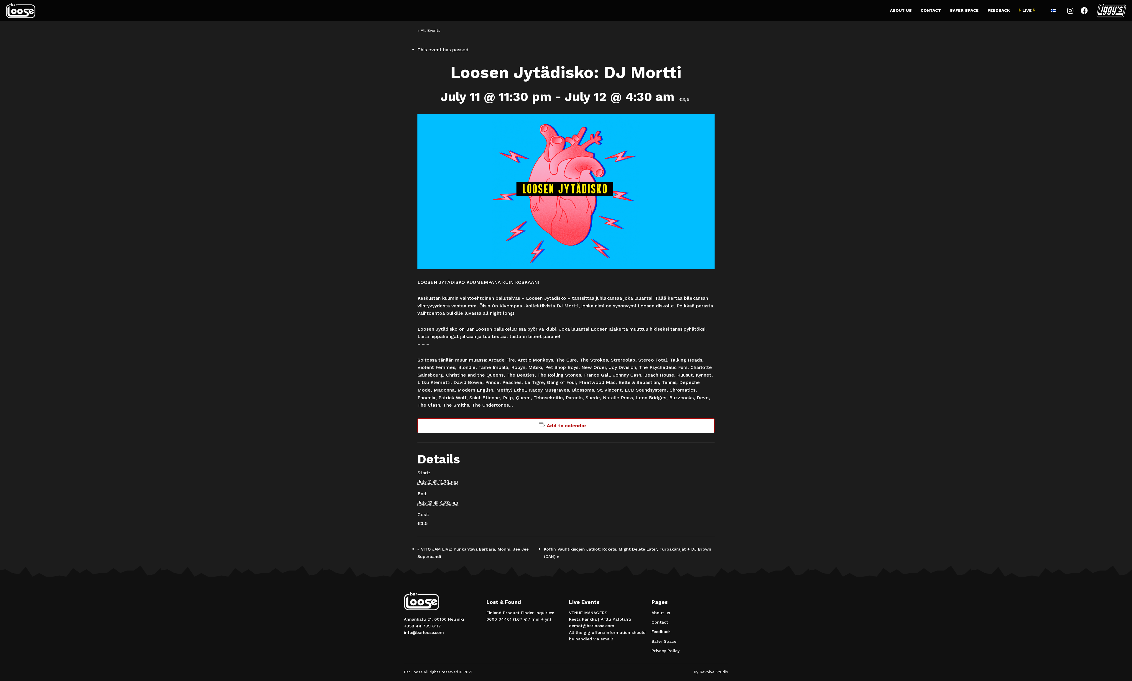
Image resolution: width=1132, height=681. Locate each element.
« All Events (428, 30)
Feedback (999, 10)
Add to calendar (566, 425)
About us (901, 10)
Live (1027, 10)
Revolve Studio (714, 672)
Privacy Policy (665, 650)
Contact (931, 10)
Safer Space (964, 10)
